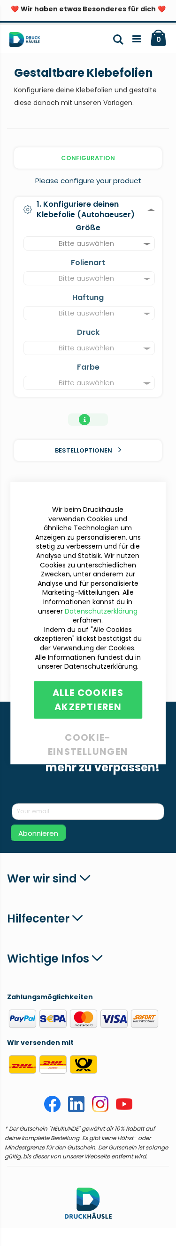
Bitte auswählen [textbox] (86, 243)
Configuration (88, 158)
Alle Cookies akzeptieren (88, 699)
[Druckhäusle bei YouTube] (124, 1110)
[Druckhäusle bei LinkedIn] (76, 1110)
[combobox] (89, 243)
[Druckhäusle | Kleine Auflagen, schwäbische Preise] (28, 41)
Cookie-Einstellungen (88, 736)
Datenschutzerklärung (101, 611)
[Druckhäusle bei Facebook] (52, 1110)
